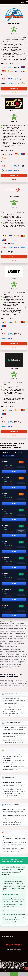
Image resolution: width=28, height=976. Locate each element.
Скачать (14, 973)
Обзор (14, 92)
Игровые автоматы (7, 936)
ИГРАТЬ (14, 471)
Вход (22, 2)
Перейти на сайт (14, 88)
